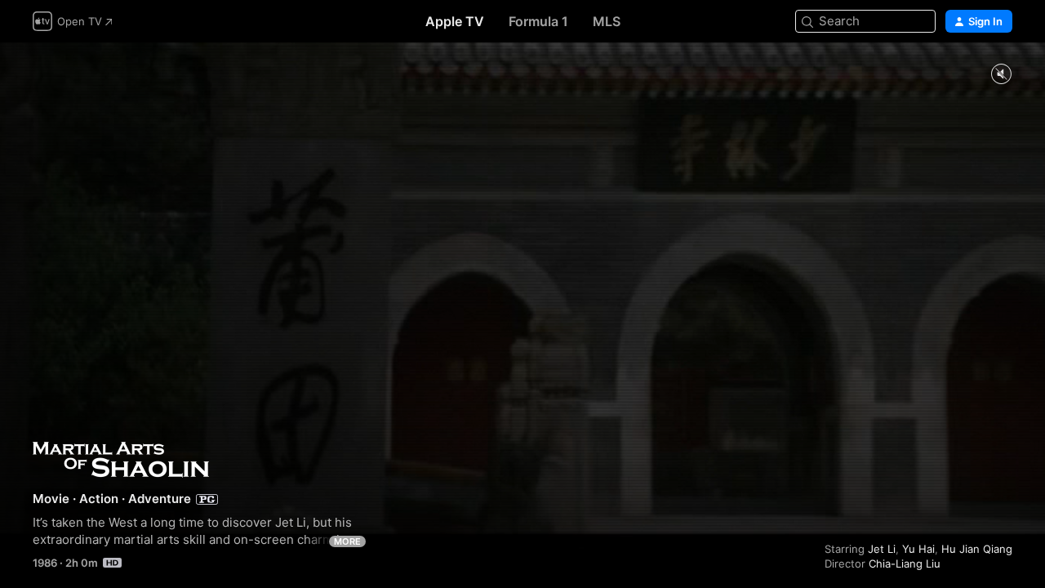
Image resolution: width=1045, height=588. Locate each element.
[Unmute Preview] (1000, 74)
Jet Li (882, 548)
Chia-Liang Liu (904, 563)
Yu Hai (918, 548)
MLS (606, 21)
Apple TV (454, 21)
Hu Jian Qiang (976, 548)
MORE (347, 541)
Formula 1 (538, 21)
